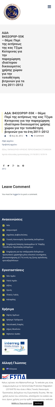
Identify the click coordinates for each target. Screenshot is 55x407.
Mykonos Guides (13, 334)
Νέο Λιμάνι (10, 276)
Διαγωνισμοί (11, 230)
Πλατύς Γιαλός (12, 294)
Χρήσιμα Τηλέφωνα (14, 319)
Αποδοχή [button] (38, 403)
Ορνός (9, 290)
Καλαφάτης (11, 299)
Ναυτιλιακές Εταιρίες (14, 324)
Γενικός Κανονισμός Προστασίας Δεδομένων (25, 239)
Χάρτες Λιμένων (12, 315)
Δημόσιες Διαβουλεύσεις (16, 234)
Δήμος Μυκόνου (13, 329)
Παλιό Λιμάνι (11, 280)
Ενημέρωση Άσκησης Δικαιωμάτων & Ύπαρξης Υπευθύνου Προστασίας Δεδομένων (24, 245)
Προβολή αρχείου (9, 144)
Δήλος (9, 285)
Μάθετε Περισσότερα (22, 403)
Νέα (8, 225)
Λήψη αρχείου (8, 141)
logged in (16, 194)
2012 (4, 168)
